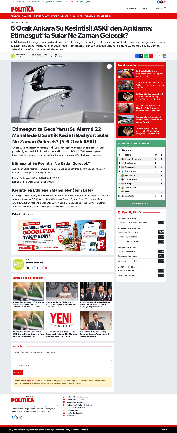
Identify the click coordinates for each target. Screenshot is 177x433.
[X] (17, 417)
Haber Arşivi (71, 416)
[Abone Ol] (164, 56)
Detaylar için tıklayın (141, 203)
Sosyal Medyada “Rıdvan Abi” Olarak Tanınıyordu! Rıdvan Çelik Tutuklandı (61, 304)
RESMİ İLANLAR (104, 16)
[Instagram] (42, 268)
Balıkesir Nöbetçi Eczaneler (77, 397)
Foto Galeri (131, 9)
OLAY (72, 16)
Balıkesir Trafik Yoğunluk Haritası (79, 405)
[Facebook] (33, 268)
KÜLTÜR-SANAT (41, 16)
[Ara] (165, 8)
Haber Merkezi (34, 263)
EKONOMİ (26, 16)
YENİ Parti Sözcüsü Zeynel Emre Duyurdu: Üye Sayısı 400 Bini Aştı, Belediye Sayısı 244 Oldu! (61, 334)
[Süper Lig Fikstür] (163, 212)
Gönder (17, 372)
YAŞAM (64, 16)
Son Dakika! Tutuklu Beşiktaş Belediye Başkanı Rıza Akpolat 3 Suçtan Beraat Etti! (94, 334)
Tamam (164, 429)
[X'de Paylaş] (141, 56)
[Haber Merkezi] (18, 264)
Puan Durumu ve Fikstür (76, 408)
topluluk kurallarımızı (34, 381)
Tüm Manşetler (72, 410)
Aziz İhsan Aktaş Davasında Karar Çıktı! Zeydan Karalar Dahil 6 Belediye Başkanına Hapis (95, 304)
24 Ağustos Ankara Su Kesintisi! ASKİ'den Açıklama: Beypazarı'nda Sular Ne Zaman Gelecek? (28, 334)
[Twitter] (37, 268)
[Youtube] (46, 268)
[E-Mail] (28, 268)
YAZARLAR (90, 16)
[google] (62, 235)
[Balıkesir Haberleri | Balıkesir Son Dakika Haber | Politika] (23, 9)
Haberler (14, 22)
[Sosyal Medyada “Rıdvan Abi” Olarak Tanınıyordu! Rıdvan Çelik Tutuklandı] (62, 291)
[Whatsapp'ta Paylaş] (146, 56)
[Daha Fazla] (151, 56)
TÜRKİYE (24, 22)
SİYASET (55, 16)
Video (145, 9)
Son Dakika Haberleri (75, 413)
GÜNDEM (15, 16)
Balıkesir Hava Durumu (75, 399)
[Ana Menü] (165, 16)
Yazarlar (158, 9)
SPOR (79, 16)
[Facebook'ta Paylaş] (137, 56)
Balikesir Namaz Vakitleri (76, 402)
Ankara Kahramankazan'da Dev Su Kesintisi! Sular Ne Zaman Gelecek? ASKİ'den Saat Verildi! (28, 304)
